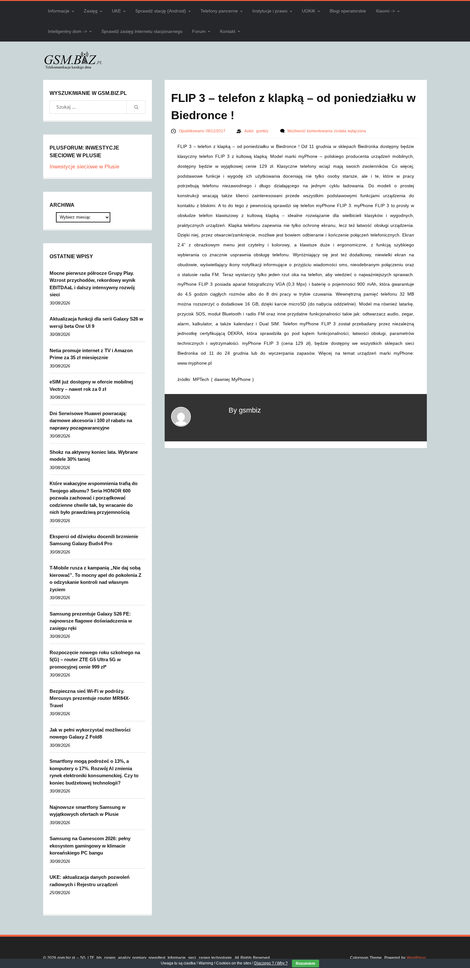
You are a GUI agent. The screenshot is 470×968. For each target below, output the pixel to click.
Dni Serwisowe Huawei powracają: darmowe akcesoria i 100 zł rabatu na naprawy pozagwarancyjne (91, 420)
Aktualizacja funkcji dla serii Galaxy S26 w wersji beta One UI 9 (96, 322)
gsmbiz (263, 131)
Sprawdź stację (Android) (160, 10)
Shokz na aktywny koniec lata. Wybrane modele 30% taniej (94, 455)
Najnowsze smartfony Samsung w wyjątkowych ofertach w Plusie (88, 810)
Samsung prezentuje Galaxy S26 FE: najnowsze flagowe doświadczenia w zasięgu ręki (91, 621)
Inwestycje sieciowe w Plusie (84, 167)
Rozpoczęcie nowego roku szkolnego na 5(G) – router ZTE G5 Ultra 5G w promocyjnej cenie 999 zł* (95, 660)
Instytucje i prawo (269, 10)
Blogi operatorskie (348, 10)
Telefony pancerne (219, 10)
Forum (199, 31)
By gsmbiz (245, 410)
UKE (116, 10)
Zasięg (91, 10)
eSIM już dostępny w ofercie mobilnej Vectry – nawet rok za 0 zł (91, 385)
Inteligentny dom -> (67, 31)
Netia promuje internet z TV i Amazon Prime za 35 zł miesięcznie (91, 354)
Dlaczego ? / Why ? (271, 963)
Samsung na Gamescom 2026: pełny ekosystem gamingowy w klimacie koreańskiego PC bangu (90, 846)
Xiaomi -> (385, 10)
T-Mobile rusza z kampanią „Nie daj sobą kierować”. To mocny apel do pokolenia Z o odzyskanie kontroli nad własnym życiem (95, 578)
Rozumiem (305, 963)
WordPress (416, 958)
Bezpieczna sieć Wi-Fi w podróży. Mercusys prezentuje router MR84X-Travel (90, 698)
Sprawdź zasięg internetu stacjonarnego (142, 31)
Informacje (58, 10)
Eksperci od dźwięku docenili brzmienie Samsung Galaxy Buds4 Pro (94, 540)
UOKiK (308, 10)
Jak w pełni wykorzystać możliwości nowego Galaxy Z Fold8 (90, 733)
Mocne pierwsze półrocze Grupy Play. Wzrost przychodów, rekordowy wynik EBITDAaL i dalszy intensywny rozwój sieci (92, 284)
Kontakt (227, 31)
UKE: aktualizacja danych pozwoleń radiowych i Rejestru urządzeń (89, 880)
